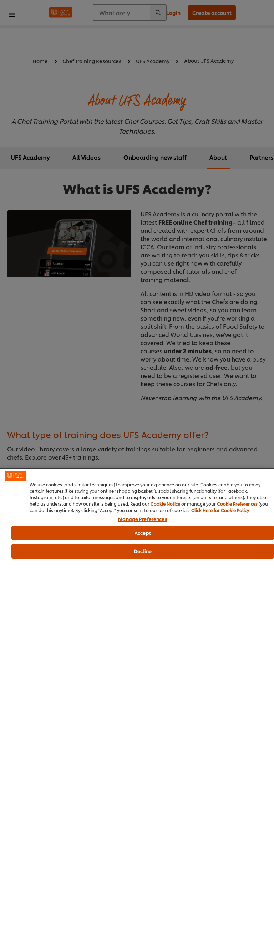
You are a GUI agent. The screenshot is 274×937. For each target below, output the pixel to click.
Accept (143, 532)
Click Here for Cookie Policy (220, 510)
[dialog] (137, 702)
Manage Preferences (142, 519)
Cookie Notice (165, 504)
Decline (143, 551)
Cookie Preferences (237, 504)
